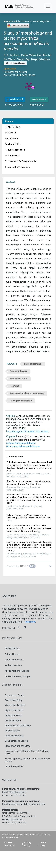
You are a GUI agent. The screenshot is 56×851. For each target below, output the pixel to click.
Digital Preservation (14, 710)
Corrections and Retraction (18, 725)
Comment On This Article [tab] (17, 167)
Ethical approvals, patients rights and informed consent (27, 759)
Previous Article (15, 105)
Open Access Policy (14, 695)
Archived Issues (12, 648)
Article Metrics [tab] (12, 138)
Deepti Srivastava (40, 59)
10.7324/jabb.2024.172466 (21, 75)
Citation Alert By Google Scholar (21, 161)
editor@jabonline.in (18, 792)
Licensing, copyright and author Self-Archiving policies (27, 752)
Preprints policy (12, 730)
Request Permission (15, 150)
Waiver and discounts (15, 705)
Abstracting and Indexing (17, 671)
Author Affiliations (17, 63)
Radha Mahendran (31, 55)
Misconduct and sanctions (17, 746)
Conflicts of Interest (14, 735)
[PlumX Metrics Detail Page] (28, 86)
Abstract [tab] (9, 121)
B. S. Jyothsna (12, 55)
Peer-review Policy (13, 700)
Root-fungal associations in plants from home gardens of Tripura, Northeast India (29, 482)
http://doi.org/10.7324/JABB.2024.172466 (27, 431)
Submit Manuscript (14, 659)
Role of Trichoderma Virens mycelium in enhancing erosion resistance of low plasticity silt (29, 518)
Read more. (30, 622)
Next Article (35, 105)
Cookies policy (43, 844)
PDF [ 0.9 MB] (16, 99)
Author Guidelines (13, 665)
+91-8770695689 (17, 822)
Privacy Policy (27, 844)
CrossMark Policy (13, 715)
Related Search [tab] (12, 155)
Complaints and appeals (16, 741)
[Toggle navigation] (48, 6)
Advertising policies (14, 766)
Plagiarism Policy (13, 720)
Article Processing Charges (18, 676)
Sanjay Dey (23, 59)
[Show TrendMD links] (50, 565)
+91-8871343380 (17, 795)
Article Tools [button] (38, 99)
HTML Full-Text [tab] (12, 127)
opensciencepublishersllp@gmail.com (27, 804)
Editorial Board (12, 654)
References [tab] (10, 132)
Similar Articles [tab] (12, 144)
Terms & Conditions (9, 844)
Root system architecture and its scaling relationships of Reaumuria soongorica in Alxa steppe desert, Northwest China (29, 528)
